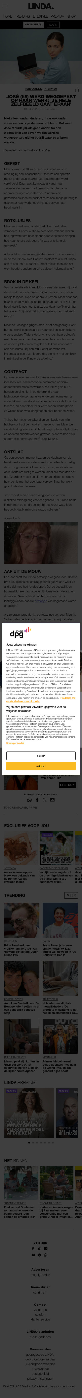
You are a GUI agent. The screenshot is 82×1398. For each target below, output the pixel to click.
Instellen (41, 755)
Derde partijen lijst (15, 743)
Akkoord (41, 766)
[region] (41, 699)
